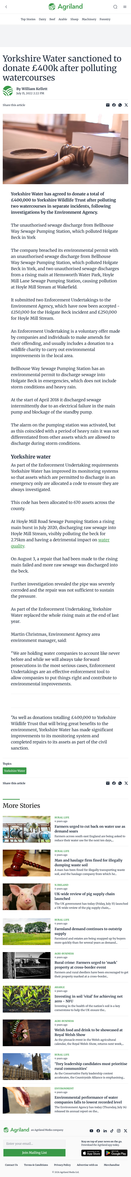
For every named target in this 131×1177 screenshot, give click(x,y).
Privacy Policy (62, 1164)
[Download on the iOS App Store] (91, 1152)
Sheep (74, 19)
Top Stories (28, 19)
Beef (52, 19)
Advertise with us (87, 1164)
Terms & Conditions (36, 1164)
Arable (63, 19)
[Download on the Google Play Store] (116, 1152)
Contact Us (11, 1164)
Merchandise (112, 1164)
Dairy (42, 19)
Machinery (89, 19)
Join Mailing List (34, 1153)
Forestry (105, 19)
